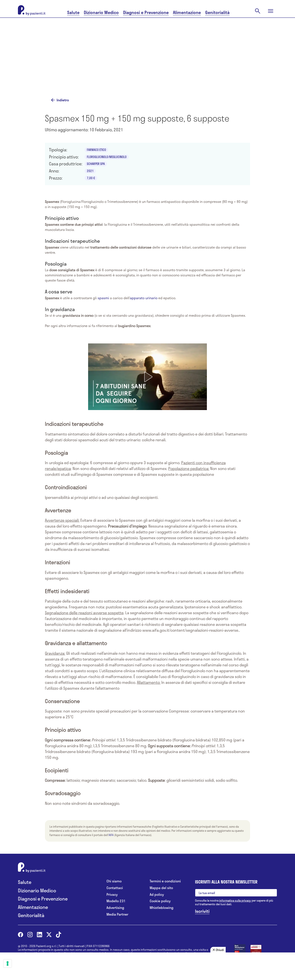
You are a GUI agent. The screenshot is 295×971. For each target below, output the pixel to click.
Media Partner (117, 914)
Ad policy (157, 894)
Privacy (112, 894)
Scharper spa (96, 163)
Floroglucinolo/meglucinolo (107, 157)
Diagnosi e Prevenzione (146, 12)
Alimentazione (187, 12)
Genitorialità (217, 12)
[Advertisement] (147, 56)
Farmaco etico (96, 149)
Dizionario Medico (101, 12)
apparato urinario (143, 298)
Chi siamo (114, 881)
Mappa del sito (161, 888)
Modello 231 (115, 901)
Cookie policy (160, 901)
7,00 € (91, 178)
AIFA (111, 835)
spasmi (103, 298)
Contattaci (114, 888)
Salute (73, 12)
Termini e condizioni (165, 881)
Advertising (115, 907)
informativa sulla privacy (235, 900)
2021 (90, 171)
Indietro (63, 100)
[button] (147, 377)
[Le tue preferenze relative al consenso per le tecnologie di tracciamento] (7, 963)
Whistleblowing (161, 907)
